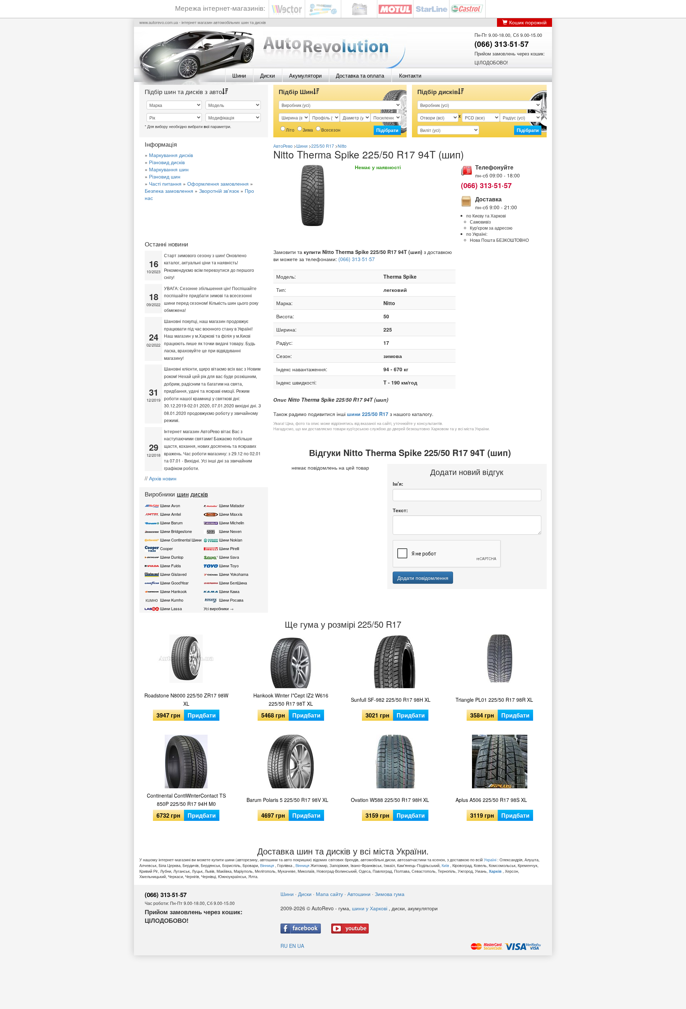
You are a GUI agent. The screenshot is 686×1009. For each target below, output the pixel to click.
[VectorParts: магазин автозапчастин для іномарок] (287, 8)
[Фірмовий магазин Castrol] (467, 8)
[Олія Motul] (395, 8)
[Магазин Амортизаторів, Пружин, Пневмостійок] (323, 8)
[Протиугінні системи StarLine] (431, 8)
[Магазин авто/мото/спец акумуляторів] (359, 8)
